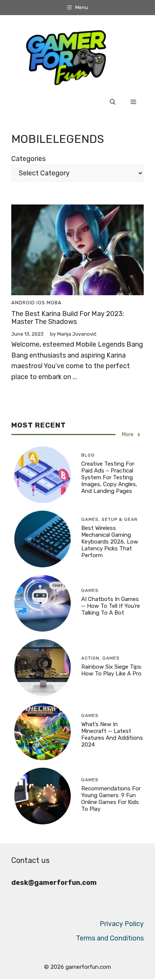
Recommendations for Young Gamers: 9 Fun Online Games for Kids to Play (111, 798)
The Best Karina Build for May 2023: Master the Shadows (67, 318)
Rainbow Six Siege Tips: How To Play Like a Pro (111, 670)
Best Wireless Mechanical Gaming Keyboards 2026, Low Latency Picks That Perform (109, 542)
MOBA (54, 302)
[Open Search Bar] (112, 102)
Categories (28, 159)
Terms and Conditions (110, 938)
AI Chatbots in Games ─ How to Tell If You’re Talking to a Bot (110, 606)
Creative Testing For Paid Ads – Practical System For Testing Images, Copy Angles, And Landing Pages (109, 477)
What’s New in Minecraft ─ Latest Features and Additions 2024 (112, 734)
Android (23, 302)
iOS (40, 302)
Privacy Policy (122, 924)
